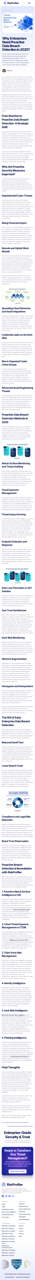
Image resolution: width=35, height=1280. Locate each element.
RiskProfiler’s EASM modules (22, 909)
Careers (21, 1228)
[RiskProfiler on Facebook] (10, 1196)
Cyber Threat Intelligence (9, 1212)
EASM (3, 1204)
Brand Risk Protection (8, 1209)
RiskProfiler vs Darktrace (8, 1236)
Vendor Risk (22, 1211)
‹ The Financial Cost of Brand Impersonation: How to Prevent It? (15, 1122)
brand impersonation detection (19, 1056)
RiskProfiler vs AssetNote (9, 1226)
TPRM (3, 1206)
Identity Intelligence (24, 1219)
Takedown (22, 1204)
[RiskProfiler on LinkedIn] (3, 1196)
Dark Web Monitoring (7, 1214)
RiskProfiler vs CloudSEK (8, 1231)
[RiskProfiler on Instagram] (6, 1196)
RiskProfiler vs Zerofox (8, 1255)
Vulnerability (22, 1217)
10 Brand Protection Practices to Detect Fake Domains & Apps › (20, 1126)
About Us (21, 1226)
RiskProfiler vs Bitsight (8, 1228)
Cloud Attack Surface (25, 1214)
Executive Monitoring (24, 1209)
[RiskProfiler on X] (13, 1196)
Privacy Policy (9, 1277)
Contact (21, 1231)
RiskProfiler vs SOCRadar (8, 1250)
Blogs (20, 1236)
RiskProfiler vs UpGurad (8, 1252)
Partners (21, 1233)
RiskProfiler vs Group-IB (8, 1239)
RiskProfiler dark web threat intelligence (13, 1015)
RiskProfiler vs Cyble (7, 1233)
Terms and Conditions (23, 1277)
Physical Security (23, 1206)
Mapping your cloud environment (18, 940)
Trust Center (5, 1217)
